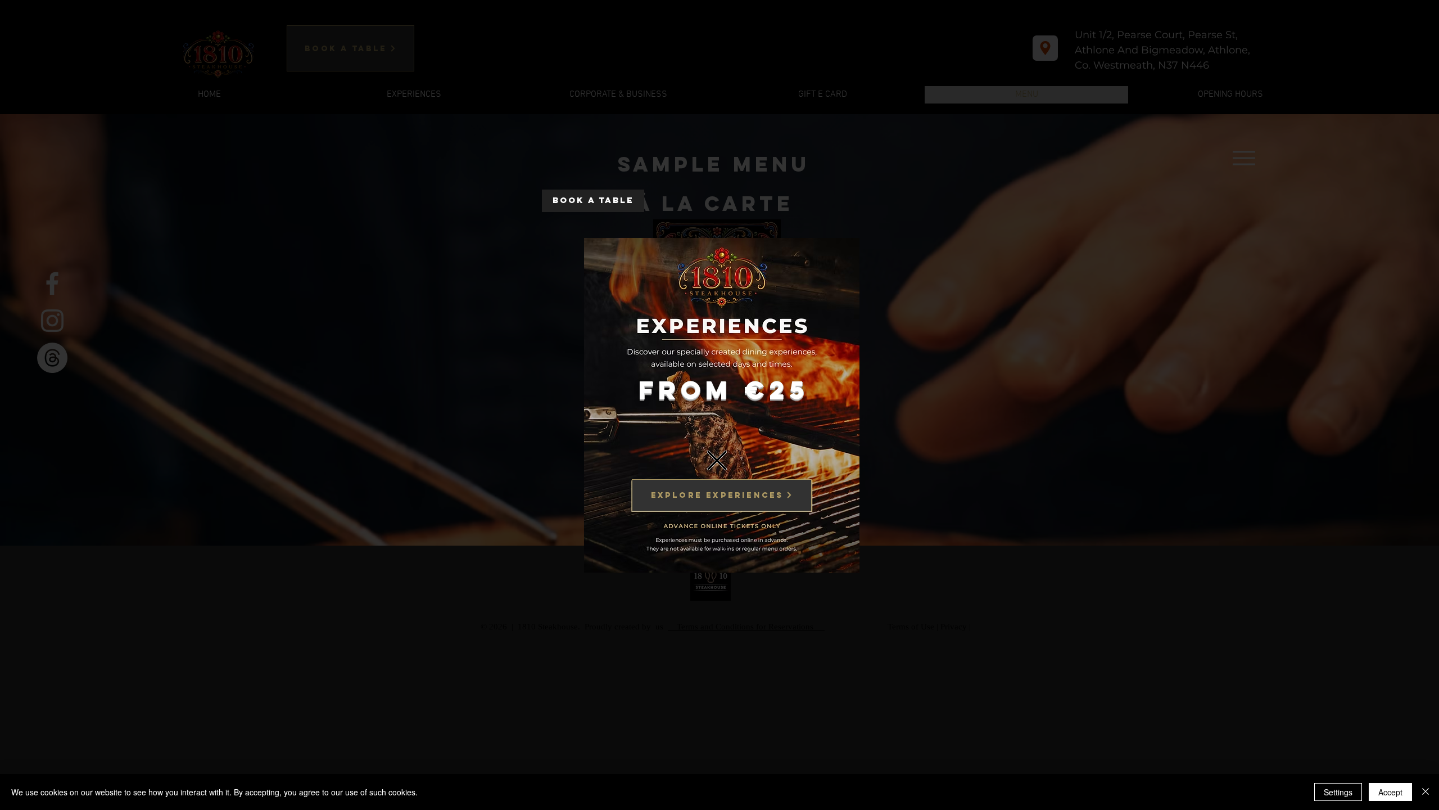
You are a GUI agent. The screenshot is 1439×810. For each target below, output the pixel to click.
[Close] (1425, 792)
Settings (1338, 792)
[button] (717, 460)
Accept (1390, 792)
